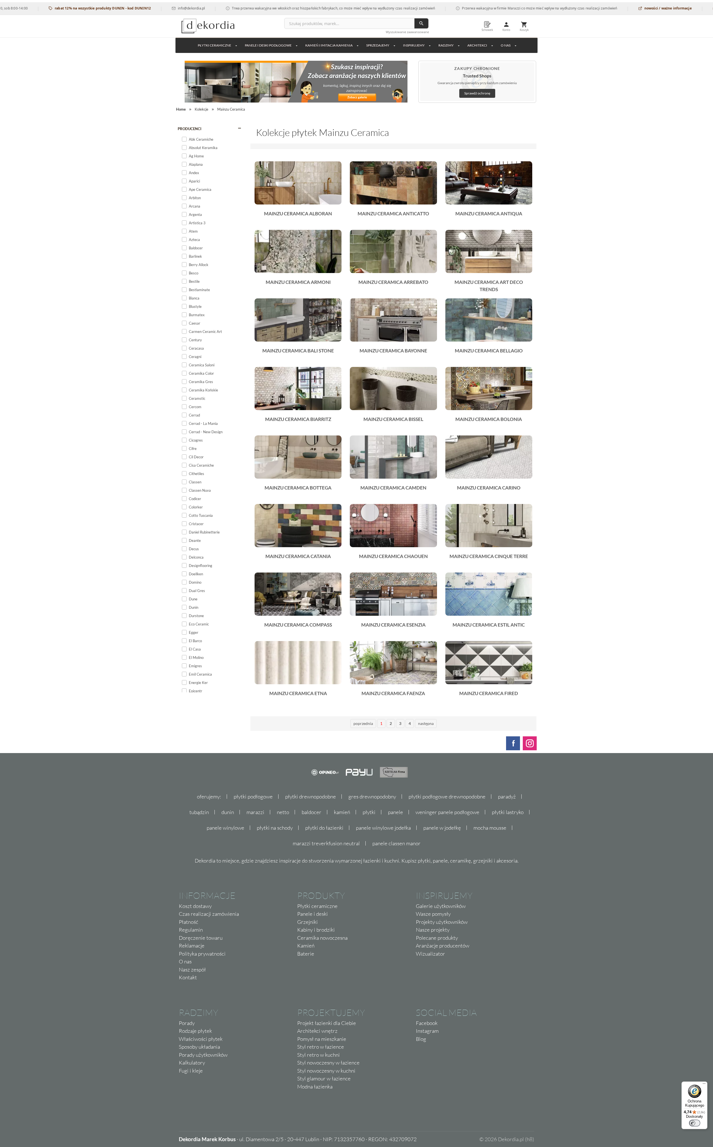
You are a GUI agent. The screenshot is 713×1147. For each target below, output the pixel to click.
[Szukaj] (421, 23)
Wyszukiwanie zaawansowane (407, 32)
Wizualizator (430, 953)
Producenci (189, 128)
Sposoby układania (199, 1046)
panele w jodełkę (442, 827)
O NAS (506, 45)
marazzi (255, 812)
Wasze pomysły (433, 913)
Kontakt (188, 977)
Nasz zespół (192, 969)
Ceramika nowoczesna (322, 937)
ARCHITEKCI (477, 45)
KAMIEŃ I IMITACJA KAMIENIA (329, 45)
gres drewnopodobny (372, 796)
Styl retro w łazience (320, 1046)
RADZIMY (446, 45)
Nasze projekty (433, 929)
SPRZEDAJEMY (377, 45)
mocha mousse (489, 827)
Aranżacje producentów (442, 945)
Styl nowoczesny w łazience (328, 1062)
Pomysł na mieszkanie (321, 1039)
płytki (369, 812)
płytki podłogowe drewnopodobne (447, 796)
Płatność (188, 922)
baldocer (311, 812)
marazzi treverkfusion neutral (326, 843)
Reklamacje (191, 945)
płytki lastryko (508, 812)
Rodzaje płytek (195, 1030)
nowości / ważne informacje (633, 8)
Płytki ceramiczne (214, 45)
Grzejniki (307, 922)
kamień (342, 812)
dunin (227, 812)
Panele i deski (312, 913)
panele (395, 812)
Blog (421, 1039)
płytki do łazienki (324, 827)
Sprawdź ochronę (477, 93)
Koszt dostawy (195, 906)
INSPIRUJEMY (414, 45)
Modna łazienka (315, 1086)
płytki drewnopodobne (310, 796)
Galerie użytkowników (441, 906)
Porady (187, 1023)
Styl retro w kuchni (318, 1054)
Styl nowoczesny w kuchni (326, 1070)
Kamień (305, 945)
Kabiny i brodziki (316, 929)
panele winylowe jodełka (383, 827)
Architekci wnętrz (317, 1030)
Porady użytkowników (203, 1054)
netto (283, 812)
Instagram (427, 1030)
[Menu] (704, 1085)
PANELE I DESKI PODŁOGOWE (268, 45)
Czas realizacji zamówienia (209, 913)
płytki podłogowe (253, 796)
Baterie (305, 953)
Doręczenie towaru (201, 937)
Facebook (427, 1023)
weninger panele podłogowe (447, 812)
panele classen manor (396, 843)
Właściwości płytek (201, 1039)
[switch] (694, 1123)
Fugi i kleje (191, 1070)
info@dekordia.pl (156, 8)
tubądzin (199, 812)
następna (426, 723)
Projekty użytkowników (442, 922)
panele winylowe (225, 827)
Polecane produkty (437, 937)
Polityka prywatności (202, 953)
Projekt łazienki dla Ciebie (326, 1023)
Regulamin (191, 929)
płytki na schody (275, 827)
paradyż (507, 796)
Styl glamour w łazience (324, 1078)
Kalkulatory (192, 1062)
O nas (185, 961)
